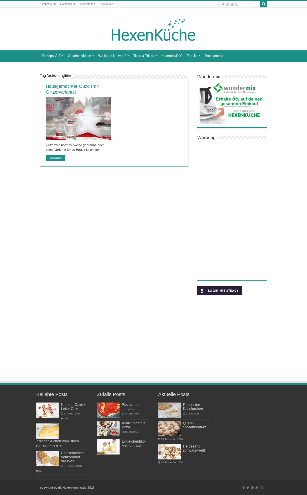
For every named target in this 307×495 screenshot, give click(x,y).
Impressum (49, 4)
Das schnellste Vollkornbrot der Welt (73, 457)
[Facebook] (219, 4)
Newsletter (106, 4)
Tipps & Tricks (143, 56)
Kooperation (87, 4)
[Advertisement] (232, 209)
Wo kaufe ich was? (112, 56)
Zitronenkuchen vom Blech (57, 441)
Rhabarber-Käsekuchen (193, 407)
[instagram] (236, 4)
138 (66, 418)
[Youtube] (232, 4)
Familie (192, 56)
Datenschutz (68, 4)
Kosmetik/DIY (171, 56)
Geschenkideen (79, 56)
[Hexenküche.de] (153, 29)
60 (40, 471)
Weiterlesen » (56, 157)
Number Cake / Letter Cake (73, 407)
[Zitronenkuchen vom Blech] (47, 431)
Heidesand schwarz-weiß (194, 448)
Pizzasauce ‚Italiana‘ (131, 407)
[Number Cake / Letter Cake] (47, 410)
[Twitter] (223, 4)
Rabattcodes (214, 56)
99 (60, 446)
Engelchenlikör (134, 441)
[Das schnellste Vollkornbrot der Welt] (47, 458)
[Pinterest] (227, 4)
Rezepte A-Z (51, 56)
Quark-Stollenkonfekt (194, 425)
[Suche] (263, 4)
